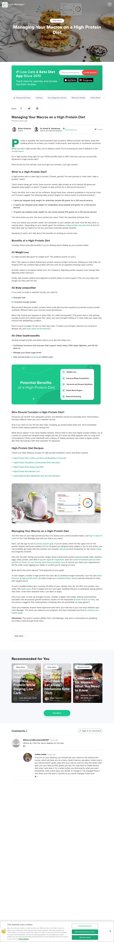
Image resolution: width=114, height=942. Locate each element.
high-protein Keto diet (31, 578)
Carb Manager (14, 5)
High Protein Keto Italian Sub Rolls (28, 467)
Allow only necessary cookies (85, 932)
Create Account (90, 72)
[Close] (110, 931)
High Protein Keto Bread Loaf (26, 471)
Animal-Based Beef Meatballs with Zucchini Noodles (36, 475)
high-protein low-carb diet (78, 225)
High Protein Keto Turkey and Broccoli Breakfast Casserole (39, 458)
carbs (28, 588)
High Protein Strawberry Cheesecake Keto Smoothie (36, 462)
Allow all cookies (85, 937)
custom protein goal (44, 543)
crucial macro (17, 151)
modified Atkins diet (66, 578)
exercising (63, 549)
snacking (34, 357)
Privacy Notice (24, 939)
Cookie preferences (85, 926)
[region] (57, 931)
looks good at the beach (37, 328)
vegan (48, 559)
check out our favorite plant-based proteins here (43, 562)
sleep (98, 549)
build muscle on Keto (85, 599)
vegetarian (59, 559)
